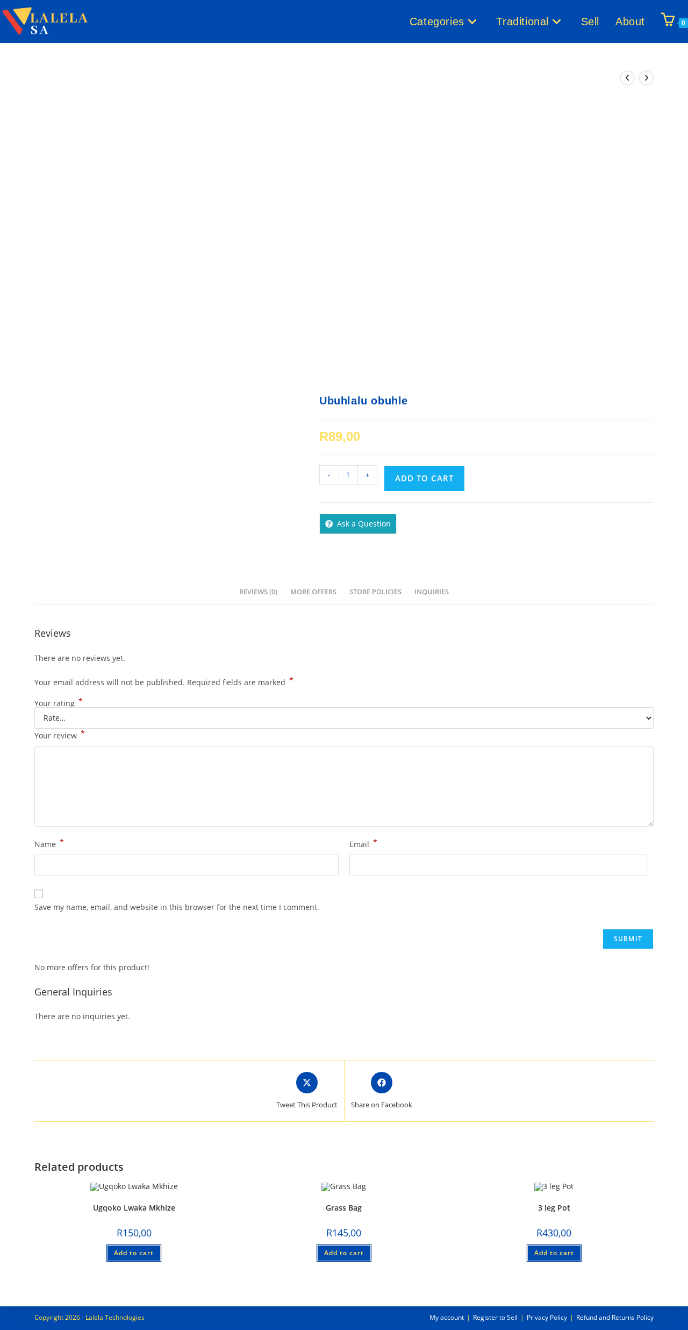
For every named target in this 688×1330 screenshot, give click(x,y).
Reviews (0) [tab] (258, 591)
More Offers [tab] (313, 591)
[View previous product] (627, 78)
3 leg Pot (554, 1208)
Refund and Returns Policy (615, 1317)
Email (363, 843)
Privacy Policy (547, 1317)
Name (49, 843)
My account (446, 1317)
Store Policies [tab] (375, 591)
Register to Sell (495, 1317)
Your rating (58, 703)
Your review (59, 735)
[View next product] (646, 78)
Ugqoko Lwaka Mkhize (134, 1208)
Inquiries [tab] (431, 591)
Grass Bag (344, 1208)
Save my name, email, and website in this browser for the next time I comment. (176, 907)
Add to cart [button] (134, 1252)
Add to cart (424, 478)
